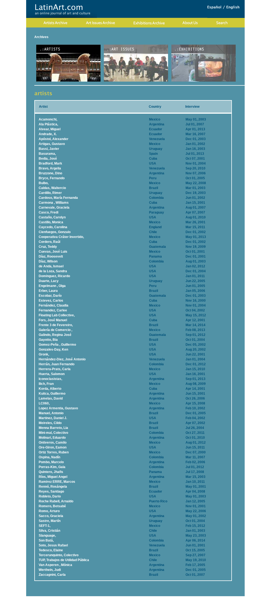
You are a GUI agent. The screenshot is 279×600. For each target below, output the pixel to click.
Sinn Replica (155, 598)
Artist (43, 107)
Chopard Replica (97, 598)
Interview (192, 107)
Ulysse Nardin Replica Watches (58, 598)
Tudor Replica (176, 598)
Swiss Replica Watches (206, 598)
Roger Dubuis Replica (128, 598)
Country (155, 107)
